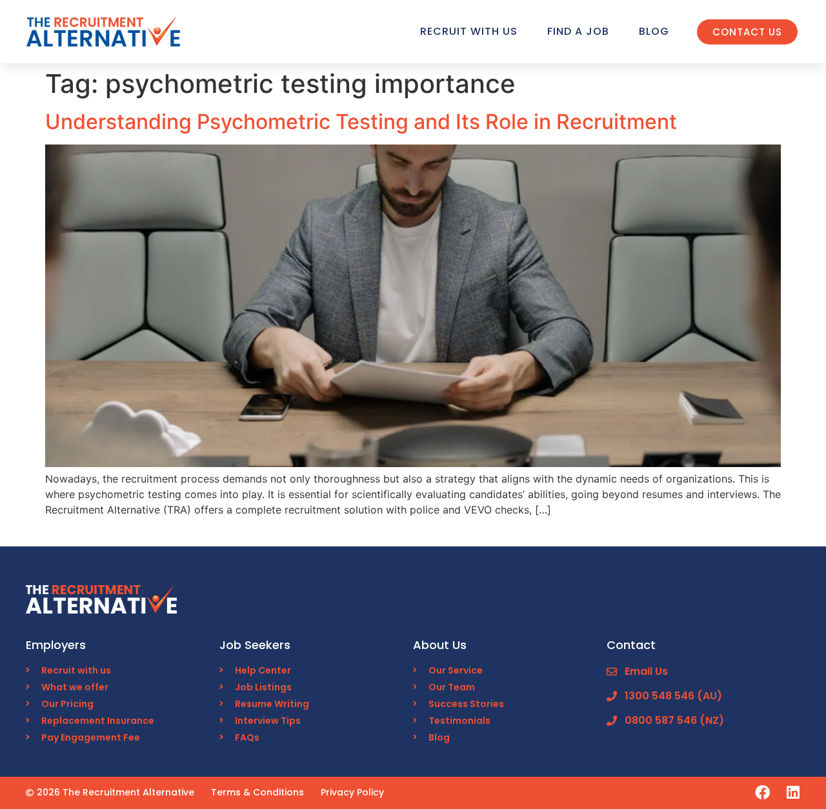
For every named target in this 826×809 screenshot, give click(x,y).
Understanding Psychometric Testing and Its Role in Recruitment (361, 121)
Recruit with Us (469, 31)
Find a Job (578, 31)
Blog (654, 31)
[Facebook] (762, 792)
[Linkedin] (792, 792)
